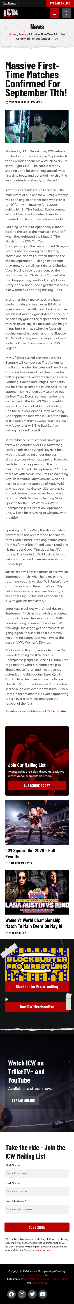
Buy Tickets (9, 3)
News (22, 34)
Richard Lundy (60, 1278)
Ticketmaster (56, 711)
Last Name (12, 1183)
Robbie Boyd (39, 1282)
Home (13, 34)
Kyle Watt (29, 1278)
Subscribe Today (37, 785)
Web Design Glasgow (33, 1275)
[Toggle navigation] (54, 13)
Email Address (15, 1201)
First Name (12, 1165)
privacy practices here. (39, 1250)
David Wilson (43, 1278)
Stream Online (59, 3)
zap (50, 1275)
